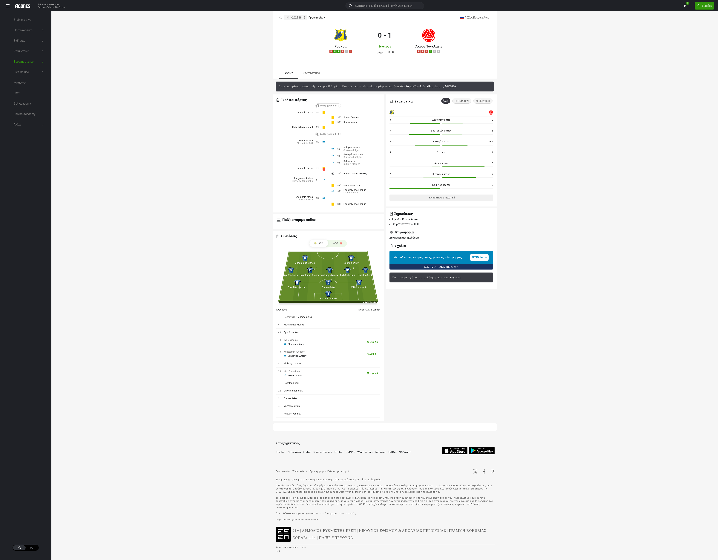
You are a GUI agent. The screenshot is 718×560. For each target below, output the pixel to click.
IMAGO (303, 519)
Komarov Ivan (306, 140)
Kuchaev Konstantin (302, 181)
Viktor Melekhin (359, 287)
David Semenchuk (297, 287)
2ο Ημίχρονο (482, 100)
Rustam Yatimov (328, 298)
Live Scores (60, 7)
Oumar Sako (328, 287)
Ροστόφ (341, 46)
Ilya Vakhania (291, 275)
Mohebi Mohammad (302, 127)
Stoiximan (294, 452)
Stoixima (41, 4)
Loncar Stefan (350, 192)
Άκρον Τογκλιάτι (428, 46)
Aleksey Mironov (329, 275)
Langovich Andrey (303, 178)
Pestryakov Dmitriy (353, 154)
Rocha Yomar (350, 122)
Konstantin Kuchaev (310, 275)
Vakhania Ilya (306, 199)
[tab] (337, 243)
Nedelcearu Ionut (352, 185)
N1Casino (405, 452)
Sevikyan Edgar (351, 150)
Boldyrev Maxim (351, 147)
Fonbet (339, 452)
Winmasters (365, 452)
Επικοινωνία (283, 471)
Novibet (281, 452)
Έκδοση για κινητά (338, 471)
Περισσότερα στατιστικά (441, 197)
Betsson (380, 452)
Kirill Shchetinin (347, 275)
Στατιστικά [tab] (311, 73)
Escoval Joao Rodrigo (354, 190)
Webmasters (299, 471)
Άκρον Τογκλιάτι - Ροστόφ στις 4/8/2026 (431, 86)
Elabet (307, 452)
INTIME (314, 519)
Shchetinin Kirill (305, 143)
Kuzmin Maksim (351, 164)
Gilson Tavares (351, 117)
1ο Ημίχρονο (461, 100)
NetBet (392, 452)
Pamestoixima (323, 452)
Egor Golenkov (351, 263)
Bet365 (350, 452)
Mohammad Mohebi (305, 263)
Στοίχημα (42, 7)
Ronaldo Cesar (305, 112)
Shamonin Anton (304, 197)
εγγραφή (455, 277)
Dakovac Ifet (349, 161)
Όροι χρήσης (317, 471)
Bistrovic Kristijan (352, 157)
